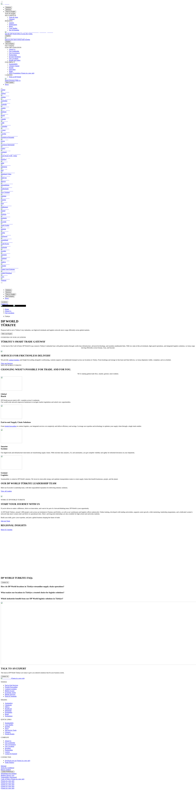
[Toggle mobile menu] (1, 282)
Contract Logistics (11, 689)
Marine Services (10, 694)
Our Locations (9, 313)
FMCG (7, 707)
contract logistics (14, 360)
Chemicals (8, 705)
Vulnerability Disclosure (8, 777)
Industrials (8, 710)
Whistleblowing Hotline (8, 773)
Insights (7, 726)
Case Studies (9, 725)
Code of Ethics (12, 779)
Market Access (9, 691)
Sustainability (9, 723)
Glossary (8, 732)
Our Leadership (10, 743)
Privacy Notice (5, 769)
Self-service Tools (10, 730)
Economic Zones (10, 692)
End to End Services (11, 685)
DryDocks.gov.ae (17, 760)
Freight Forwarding (11, 687)
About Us (8, 311)
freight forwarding (10, 426)
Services (8, 9)
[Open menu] (1, 282)
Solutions (8, 7)
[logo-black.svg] (5, 4)
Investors (8, 748)
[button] (98, 586)
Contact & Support (11, 754)
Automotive (9, 703)
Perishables (8, 712)
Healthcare (8, 709)
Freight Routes (9, 734)
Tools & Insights (10, 11)
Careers (7, 752)
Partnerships (9, 750)
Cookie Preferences (7, 771)
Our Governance (10, 744)
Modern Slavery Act (7, 775)
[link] (100, 34)
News (7, 84)
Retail (7, 714)
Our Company (10, 43)
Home (7, 309)
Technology (9, 716)
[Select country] (1, 88)
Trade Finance (9, 762)
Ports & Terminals (11, 696)
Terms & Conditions (7, 768)
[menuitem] (98, 90)
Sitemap (3, 766)
